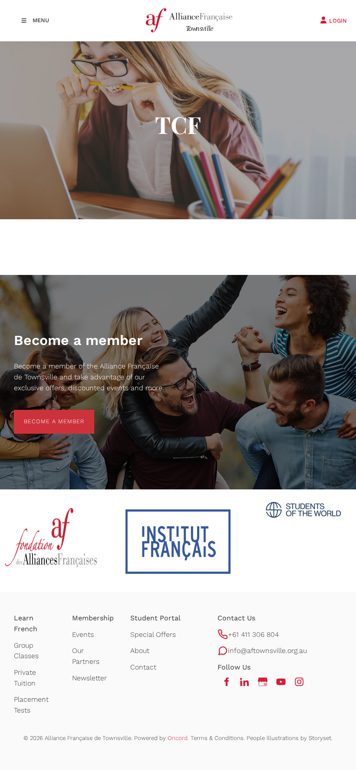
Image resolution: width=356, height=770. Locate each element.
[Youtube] (281, 681)
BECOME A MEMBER (44, 415)
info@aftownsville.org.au (267, 650)
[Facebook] (226, 681)
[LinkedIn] (244, 681)
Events (83, 634)
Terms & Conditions (217, 738)
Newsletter (89, 678)
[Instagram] (299, 681)
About (139, 650)
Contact (143, 667)
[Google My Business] (262, 681)
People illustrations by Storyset (289, 738)
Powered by (161, 738)
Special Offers (153, 634)
